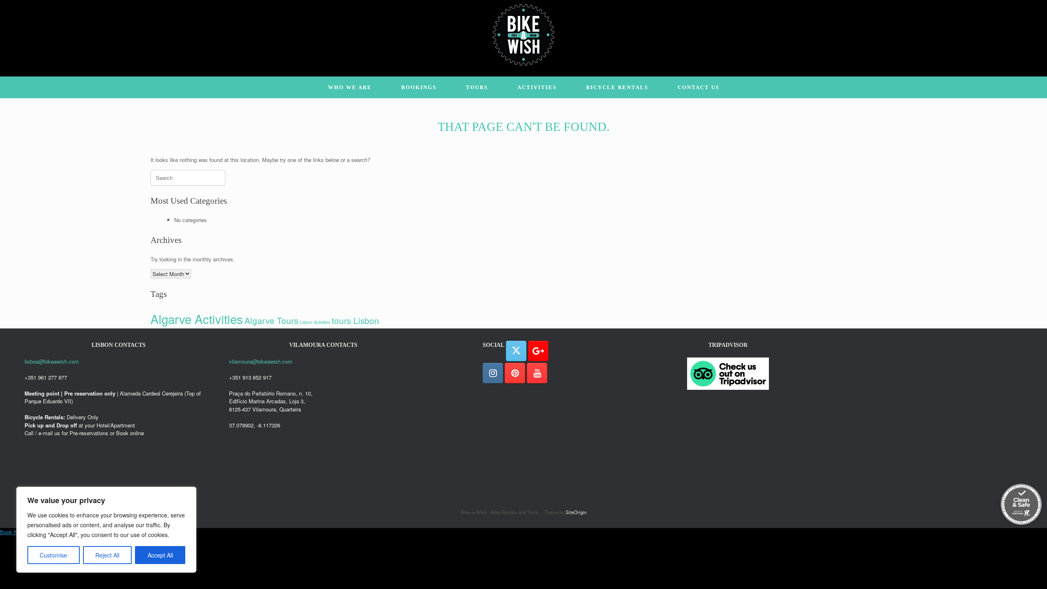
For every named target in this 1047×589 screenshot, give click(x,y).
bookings (418, 87)
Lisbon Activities (315, 322)
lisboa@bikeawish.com (52, 361)
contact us (698, 87)
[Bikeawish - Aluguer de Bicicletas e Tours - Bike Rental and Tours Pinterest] (515, 373)
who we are (350, 87)
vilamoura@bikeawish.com (260, 361)
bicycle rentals (617, 87)
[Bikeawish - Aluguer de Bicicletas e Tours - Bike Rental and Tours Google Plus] (538, 351)
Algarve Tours (271, 320)
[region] (106, 530)
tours (477, 87)
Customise (53, 555)
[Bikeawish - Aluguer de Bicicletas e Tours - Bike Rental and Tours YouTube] (537, 373)
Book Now (12, 532)
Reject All (107, 555)
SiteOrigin (576, 512)
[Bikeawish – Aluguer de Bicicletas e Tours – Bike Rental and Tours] (523, 34)
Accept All (160, 555)
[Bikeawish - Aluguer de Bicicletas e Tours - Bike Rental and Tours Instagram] (493, 373)
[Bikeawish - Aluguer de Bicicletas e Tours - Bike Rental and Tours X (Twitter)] (516, 351)
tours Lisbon (355, 320)
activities (537, 87)
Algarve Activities (197, 318)
